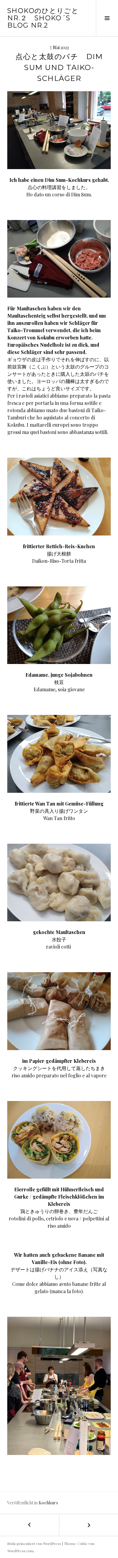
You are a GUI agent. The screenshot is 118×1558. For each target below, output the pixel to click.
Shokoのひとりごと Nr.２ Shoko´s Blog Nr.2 (43, 18)
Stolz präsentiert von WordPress (34, 1543)
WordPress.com (20, 1550)
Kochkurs (48, 1503)
